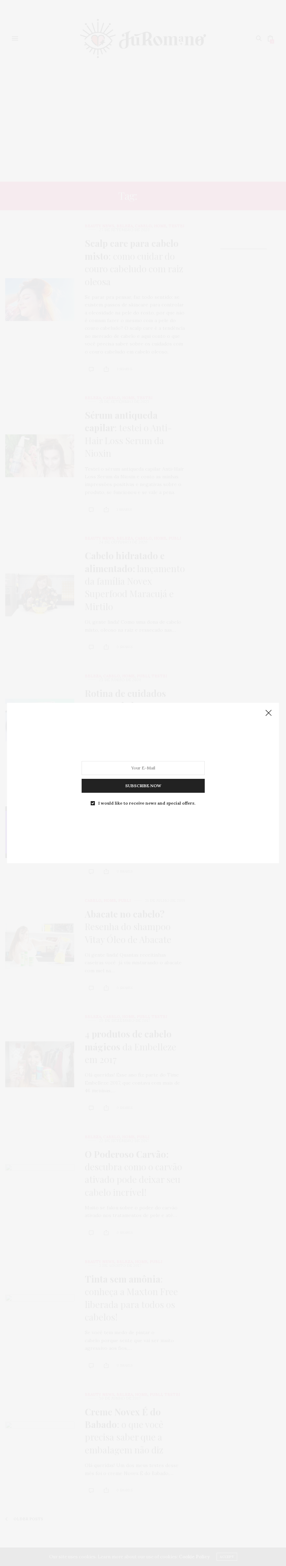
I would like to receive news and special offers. (146, 803)
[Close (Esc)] (269, 713)
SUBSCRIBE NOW (143, 785)
